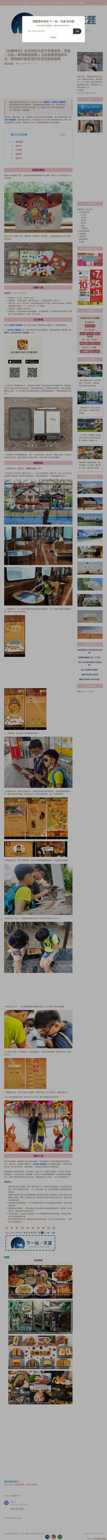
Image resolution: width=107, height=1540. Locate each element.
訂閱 (77, 31)
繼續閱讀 (53, 37)
